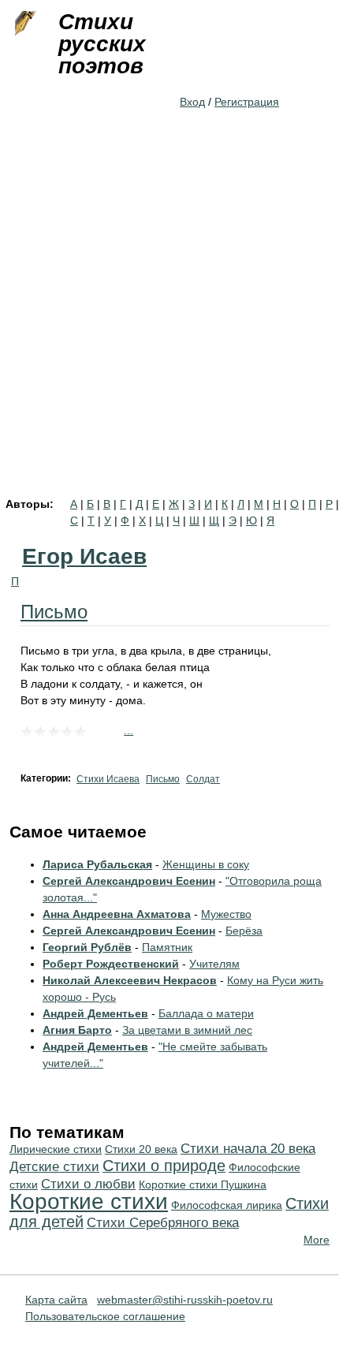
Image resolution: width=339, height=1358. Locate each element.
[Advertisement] (169, 321)
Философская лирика (226, 1205)
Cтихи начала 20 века (248, 1148)
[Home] (23, 23)
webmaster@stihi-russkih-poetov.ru (185, 1299)
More (317, 1239)
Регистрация (246, 101)
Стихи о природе (163, 1165)
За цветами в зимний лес (187, 1030)
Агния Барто (77, 1030)
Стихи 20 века (141, 1149)
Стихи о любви (88, 1184)
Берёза (244, 930)
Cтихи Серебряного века (163, 1222)
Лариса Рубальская (97, 864)
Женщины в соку (205, 864)
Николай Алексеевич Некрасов (130, 980)
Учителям (214, 963)
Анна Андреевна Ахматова (117, 914)
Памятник (167, 947)
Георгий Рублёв (87, 947)
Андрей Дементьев (95, 1013)
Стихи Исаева (108, 779)
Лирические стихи (55, 1149)
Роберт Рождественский (111, 963)
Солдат (203, 779)
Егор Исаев (84, 556)
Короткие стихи (88, 1201)
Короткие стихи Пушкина (202, 1184)
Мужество (226, 914)
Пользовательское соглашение (105, 1316)
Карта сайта (56, 1299)
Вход (192, 101)
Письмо (54, 611)
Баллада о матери (206, 1013)
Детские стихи (54, 1166)
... (128, 730)
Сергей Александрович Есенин (129, 881)
